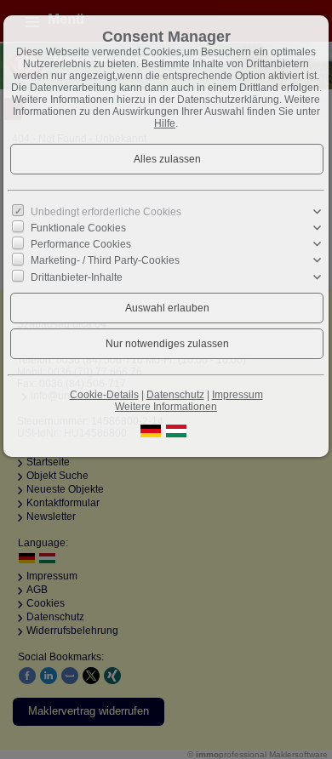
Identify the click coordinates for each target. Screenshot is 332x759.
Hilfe (164, 123)
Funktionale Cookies (78, 228)
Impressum (237, 395)
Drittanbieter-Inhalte (77, 276)
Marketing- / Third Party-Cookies (105, 260)
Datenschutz (175, 395)
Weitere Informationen (166, 407)
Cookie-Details (104, 395)
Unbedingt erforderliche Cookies (106, 212)
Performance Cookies (81, 244)
